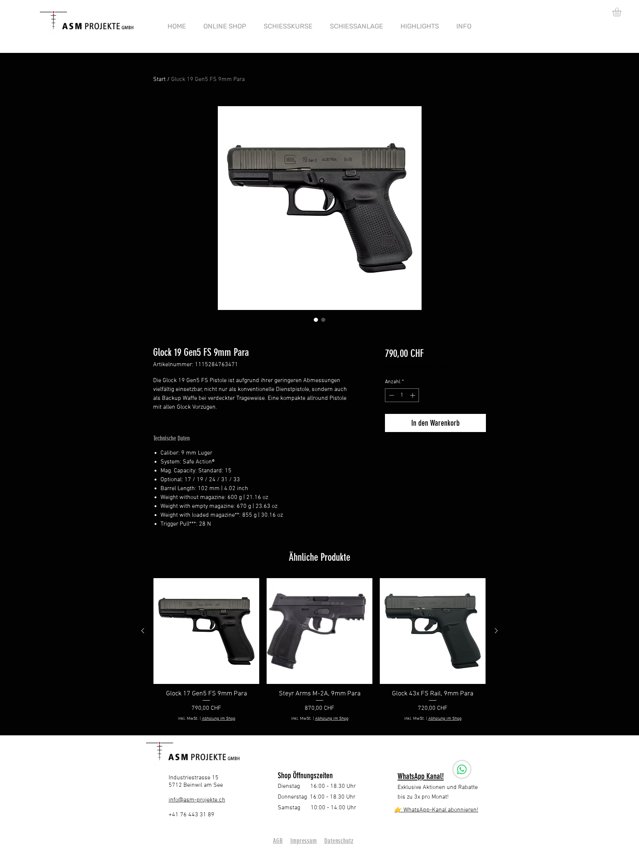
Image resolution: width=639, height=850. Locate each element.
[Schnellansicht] (206, 631)
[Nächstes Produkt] (496, 630)
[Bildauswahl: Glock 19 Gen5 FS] (316, 319)
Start (159, 79)
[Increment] (413, 395)
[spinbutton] (402, 395)
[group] (319, 654)
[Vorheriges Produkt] (142, 630)
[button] (622, 11)
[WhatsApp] (461, 769)
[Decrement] (390, 395)
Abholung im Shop (432, 367)
